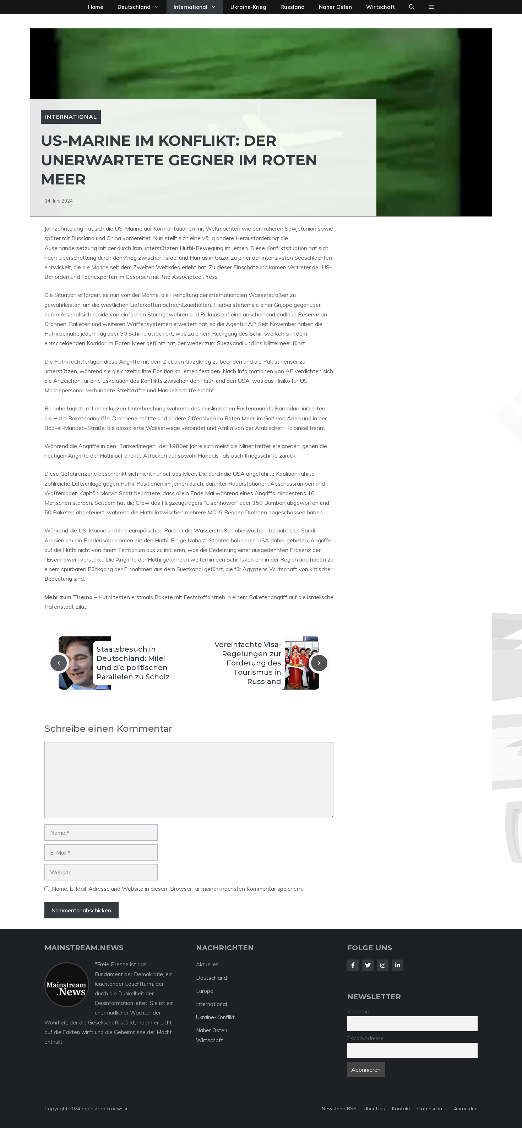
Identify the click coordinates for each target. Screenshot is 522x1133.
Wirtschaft (380, 7)
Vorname (358, 1011)
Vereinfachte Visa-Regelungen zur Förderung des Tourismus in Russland (247, 663)
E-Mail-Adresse (365, 1038)
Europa (204, 991)
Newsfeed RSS (339, 1108)
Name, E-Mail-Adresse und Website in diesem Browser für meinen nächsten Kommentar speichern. (177, 888)
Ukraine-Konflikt (215, 1017)
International (190, 7)
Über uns (374, 1108)
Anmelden (466, 1108)
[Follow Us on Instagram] (382, 965)
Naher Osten (335, 7)
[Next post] (319, 663)
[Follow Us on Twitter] (368, 965)
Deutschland (134, 7)
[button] (412, 7)
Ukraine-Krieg (248, 7)
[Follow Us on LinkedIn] (397, 965)
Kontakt (401, 1108)
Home (95, 7)
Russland (293, 7)
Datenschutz (432, 1108)
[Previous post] (58, 663)
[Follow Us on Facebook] (353, 965)
